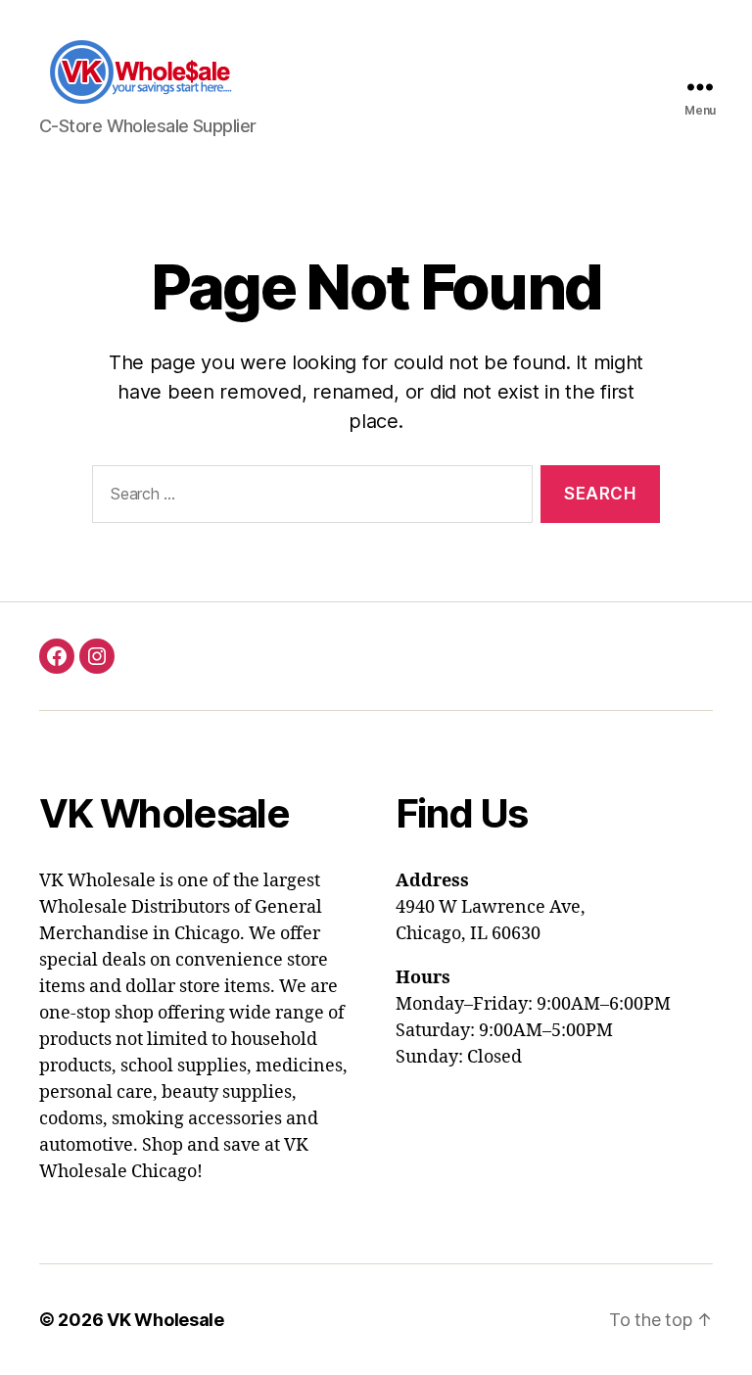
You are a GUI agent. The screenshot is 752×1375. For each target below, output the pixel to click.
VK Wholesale (165, 1319)
